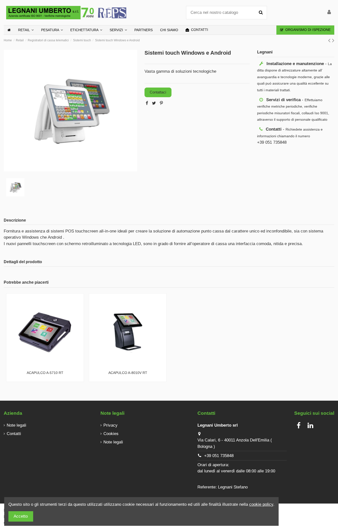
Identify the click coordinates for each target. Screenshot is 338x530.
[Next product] (333, 40)
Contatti (14, 433)
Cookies (111, 433)
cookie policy (261, 504)
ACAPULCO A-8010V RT (127, 373)
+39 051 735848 (219, 455)
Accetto (21, 516)
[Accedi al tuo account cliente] (329, 12)
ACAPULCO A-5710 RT (45, 373)
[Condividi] (147, 103)
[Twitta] (154, 103)
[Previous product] (330, 40)
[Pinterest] (161, 103)
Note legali (16, 425)
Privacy (110, 425)
